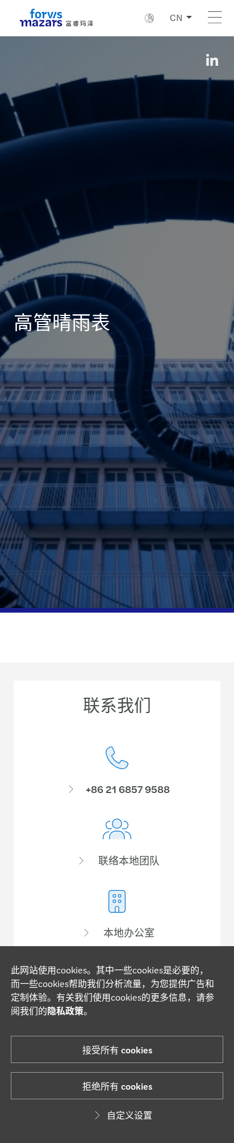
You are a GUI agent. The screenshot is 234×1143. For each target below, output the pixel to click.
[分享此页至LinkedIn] (211, 60)
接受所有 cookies (117, 1049)
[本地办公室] (117, 914)
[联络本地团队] (117, 842)
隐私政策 (65, 1010)
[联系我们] (117, 771)
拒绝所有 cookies (117, 1086)
